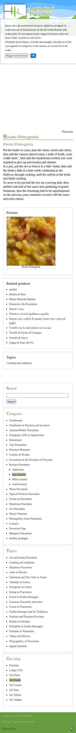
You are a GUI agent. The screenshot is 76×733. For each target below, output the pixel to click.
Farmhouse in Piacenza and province (29, 425)
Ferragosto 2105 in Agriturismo (26, 435)
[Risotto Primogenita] (31, 240)
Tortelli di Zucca (18, 337)
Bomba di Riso (17, 294)
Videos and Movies (19, 636)
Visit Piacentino (18, 444)
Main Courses (19, 479)
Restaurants (15, 439)
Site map (6, 721)
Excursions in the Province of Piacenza (30, 459)
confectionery (19, 484)
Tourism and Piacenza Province (26, 616)
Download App (17, 528)
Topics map (18, 721)
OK (33, 55)
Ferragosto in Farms (20, 587)
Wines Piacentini (18, 489)
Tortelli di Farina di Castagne (25, 332)
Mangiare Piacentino (20, 533)
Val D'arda (15, 680)
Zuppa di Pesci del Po (21, 342)
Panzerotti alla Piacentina (23, 304)
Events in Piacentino (20, 498)
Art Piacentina (17, 508)
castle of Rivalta (18, 572)
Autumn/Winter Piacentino (24, 430)
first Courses (19, 474)
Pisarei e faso (16, 309)
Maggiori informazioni (16, 55)
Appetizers (18, 469)
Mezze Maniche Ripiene (22, 299)
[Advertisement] (38, 86)
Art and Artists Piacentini (23, 557)
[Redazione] (72, 728)
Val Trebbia (15, 699)
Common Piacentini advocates (25, 601)
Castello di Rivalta (19, 454)
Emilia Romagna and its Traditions (28, 611)
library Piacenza (18, 513)
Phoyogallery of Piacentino (24, 641)
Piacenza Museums (19, 449)
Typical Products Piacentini (24, 494)
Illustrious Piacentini (20, 504)
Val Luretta (15, 685)
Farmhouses (15, 420)
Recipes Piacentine (19, 464)
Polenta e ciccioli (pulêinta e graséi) (29, 313)
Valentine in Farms (19, 582)
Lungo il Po (15, 670)
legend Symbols (18, 646)
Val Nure (14, 689)
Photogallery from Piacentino (25, 518)
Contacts (14, 523)
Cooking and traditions (19, 363)
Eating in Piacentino (20, 592)
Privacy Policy (9, 728)
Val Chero (14, 675)
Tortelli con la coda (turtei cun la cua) (30, 327)
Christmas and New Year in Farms (28, 577)
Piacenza (67, 131)
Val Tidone (15, 694)
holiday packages (18, 538)
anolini (13, 289)
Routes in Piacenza (19, 621)
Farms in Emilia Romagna (23, 596)
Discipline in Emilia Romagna (25, 626)
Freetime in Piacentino (21, 631)
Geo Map (30, 721)
